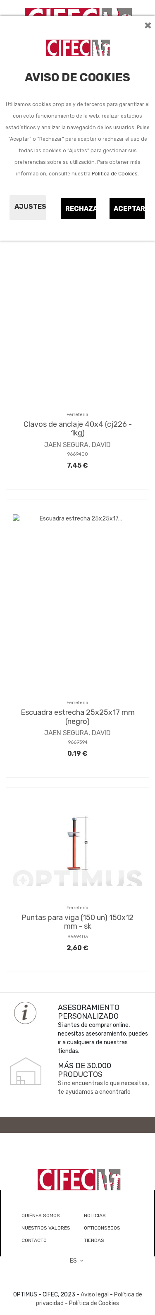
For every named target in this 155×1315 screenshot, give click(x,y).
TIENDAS (94, 1240)
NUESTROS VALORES (45, 1228)
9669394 (78, 742)
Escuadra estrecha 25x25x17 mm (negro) (78, 717)
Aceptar (129, 209)
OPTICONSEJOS (102, 1228)
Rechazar (81, 209)
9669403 (77, 936)
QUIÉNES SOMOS (40, 1215)
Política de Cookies (115, 174)
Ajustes (30, 206)
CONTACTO (34, 1240)
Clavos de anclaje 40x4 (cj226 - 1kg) (78, 429)
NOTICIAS (95, 1215)
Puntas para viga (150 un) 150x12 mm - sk (77, 922)
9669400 (77, 454)
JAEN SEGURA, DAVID (77, 445)
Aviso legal (95, 1294)
